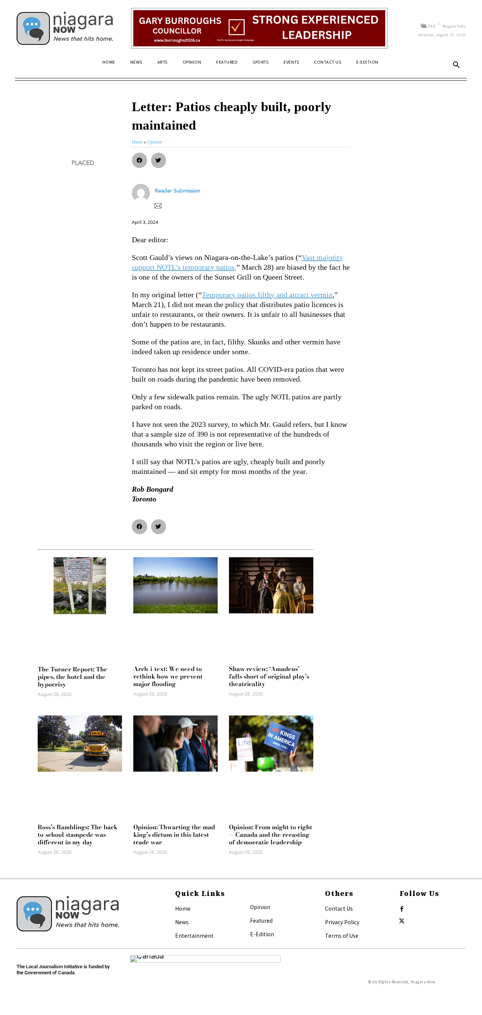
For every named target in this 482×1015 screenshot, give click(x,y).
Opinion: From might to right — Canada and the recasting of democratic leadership (270, 834)
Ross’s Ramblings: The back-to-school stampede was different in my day (79, 834)
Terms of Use (341, 935)
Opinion (260, 907)
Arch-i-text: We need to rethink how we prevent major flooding (168, 676)
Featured (261, 920)
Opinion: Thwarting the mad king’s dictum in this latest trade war (174, 834)
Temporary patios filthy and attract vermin (267, 294)
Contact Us (339, 908)
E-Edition (262, 934)
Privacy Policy (342, 922)
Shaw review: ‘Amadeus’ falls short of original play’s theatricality (269, 676)
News (182, 922)
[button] (456, 65)
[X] (402, 921)
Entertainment (194, 935)
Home (183, 908)
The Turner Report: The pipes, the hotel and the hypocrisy (72, 677)
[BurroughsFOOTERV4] (259, 28)
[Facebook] (402, 909)
